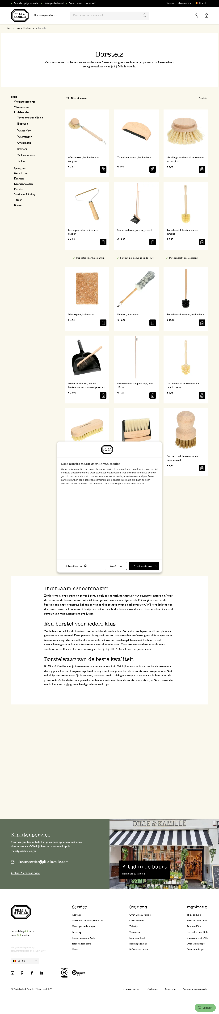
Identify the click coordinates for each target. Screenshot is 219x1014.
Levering (76, 932)
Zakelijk (133, 926)
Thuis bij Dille (194, 914)
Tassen (18, 199)
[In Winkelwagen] (103, 169)
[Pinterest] (22, 973)
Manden (18, 189)
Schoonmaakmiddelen (30, 117)
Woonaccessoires (24, 101)
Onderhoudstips (195, 949)
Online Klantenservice (25, 873)
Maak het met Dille (197, 920)
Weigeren (116, 566)
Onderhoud (24, 142)
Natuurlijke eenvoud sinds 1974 (137, 258)
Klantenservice (184, 3)
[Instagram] (12, 973)
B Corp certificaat (138, 949)
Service (79, 907)
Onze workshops (196, 943)
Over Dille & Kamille (140, 914)
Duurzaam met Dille (197, 938)
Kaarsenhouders (23, 184)
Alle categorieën (43, 15)
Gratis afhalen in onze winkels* (82, 3)
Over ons (138, 907)
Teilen (21, 161)
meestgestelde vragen (24, 851)
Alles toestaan (143, 566)
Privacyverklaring (130, 989)
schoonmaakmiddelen (129, 609)
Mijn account (196, 15)
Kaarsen (19, 178)
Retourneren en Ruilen (84, 938)
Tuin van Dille (194, 926)
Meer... (76, 949)
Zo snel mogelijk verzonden (26, 3)
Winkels (170, 3)
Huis (18, 28)
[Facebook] (31, 973)
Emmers (22, 149)
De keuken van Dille (197, 932)
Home (9, 28)
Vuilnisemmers (26, 155)
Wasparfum (24, 130)
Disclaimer (152, 989)
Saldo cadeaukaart (81, 943)
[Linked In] (41, 973)
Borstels (23, 123)
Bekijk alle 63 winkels (133, 873)
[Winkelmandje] (206, 15)
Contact (76, 914)
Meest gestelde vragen (84, 926)
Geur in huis (21, 173)
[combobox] (109, 16)
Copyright (170, 989)
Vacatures (134, 932)
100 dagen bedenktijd (53, 3)
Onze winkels (136, 920)
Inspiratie (197, 907)
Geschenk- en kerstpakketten (87, 920)
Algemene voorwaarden (195, 989)
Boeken (18, 205)
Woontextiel (21, 107)
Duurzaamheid (137, 938)
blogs (69, 684)
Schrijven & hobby (24, 194)
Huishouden (28, 28)
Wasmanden (24, 136)
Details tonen (73, 566)
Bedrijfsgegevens (138, 943)
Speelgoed (20, 168)
